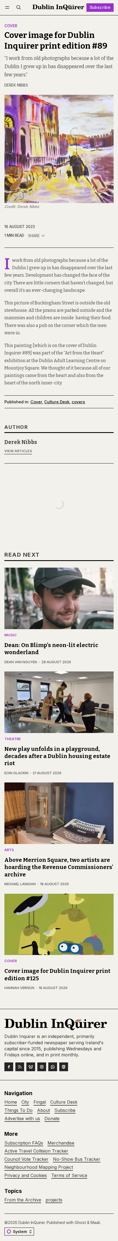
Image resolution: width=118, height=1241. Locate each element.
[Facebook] (8, 1066)
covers (78, 401)
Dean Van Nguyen (20, 662)
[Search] (18, 7)
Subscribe (100, 7)
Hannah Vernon (19, 988)
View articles (18, 451)
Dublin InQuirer (31, 1222)
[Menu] (8, 7)
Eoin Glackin (16, 773)
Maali (95, 1222)
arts (9, 850)
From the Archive (22, 1200)
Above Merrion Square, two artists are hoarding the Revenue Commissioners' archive (58, 867)
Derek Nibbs (16, 85)
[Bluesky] (30, 1066)
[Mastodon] (63, 1066)
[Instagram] (41, 1066)
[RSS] (19, 1066)
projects (54, 1200)
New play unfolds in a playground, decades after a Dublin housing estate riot (57, 756)
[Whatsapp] (52, 1066)
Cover (10, 26)
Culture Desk (56, 401)
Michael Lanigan (20, 884)
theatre (12, 739)
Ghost (80, 1222)
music (10, 635)
